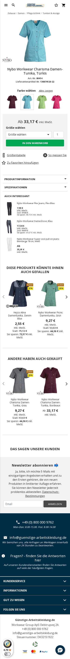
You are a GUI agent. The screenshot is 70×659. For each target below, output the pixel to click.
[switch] (7, 654)
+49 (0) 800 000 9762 (38, 522)
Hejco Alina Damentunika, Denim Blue (19, 315)
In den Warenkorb (35, 143)
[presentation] (65, 296)
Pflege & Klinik (33, 13)
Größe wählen (15, 128)
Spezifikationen (15, 187)
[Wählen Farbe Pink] (57, 103)
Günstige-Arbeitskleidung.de (35, 620)
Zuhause (11, 13)
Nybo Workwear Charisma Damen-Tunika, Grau (20, 402)
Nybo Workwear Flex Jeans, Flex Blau (36, 203)
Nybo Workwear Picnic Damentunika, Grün (50, 314)
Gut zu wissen (13, 600)
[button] (60, 650)
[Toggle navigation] (6, 5)
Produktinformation (19, 179)
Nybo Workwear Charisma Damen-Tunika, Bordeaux (50, 402)
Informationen (15, 590)
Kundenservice (14, 581)
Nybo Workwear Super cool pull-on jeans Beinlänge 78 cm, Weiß (38, 240)
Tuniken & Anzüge (51, 13)
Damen (21, 13)
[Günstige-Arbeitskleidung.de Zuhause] (35, 5)
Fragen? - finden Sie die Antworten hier (38, 558)
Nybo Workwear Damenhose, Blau (34, 221)
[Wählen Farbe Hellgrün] (42, 103)
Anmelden (55, 504)
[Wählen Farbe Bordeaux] (13, 103)
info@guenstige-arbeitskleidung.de (38, 537)
